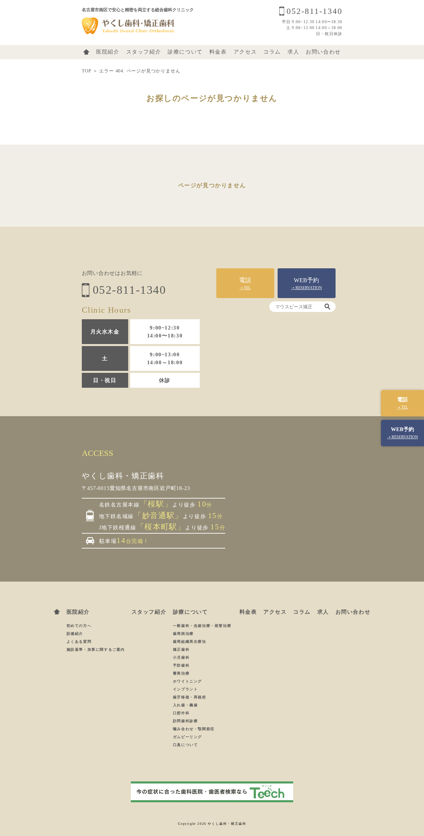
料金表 (218, 52)
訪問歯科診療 (186, 721)
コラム (272, 52)
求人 (293, 52)
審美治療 (182, 673)
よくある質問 (79, 641)
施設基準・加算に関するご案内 (96, 649)
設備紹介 (75, 634)
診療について (185, 52)
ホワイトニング (187, 681)
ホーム (86, 52)
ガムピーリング (188, 737)
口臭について (185, 745)
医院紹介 (107, 52)
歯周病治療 (184, 634)
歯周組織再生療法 (190, 641)
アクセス (245, 52)
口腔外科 (182, 713)
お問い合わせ (323, 52)
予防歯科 (182, 665)
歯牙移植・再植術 (190, 697)
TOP (86, 70)
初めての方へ (79, 626)
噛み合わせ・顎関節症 (194, 729)
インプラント (186, 689)
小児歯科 (181, 657)
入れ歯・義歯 (186, 705)
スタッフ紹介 (143, 52)
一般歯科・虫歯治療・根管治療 (203, 626)
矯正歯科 (182, 649)
